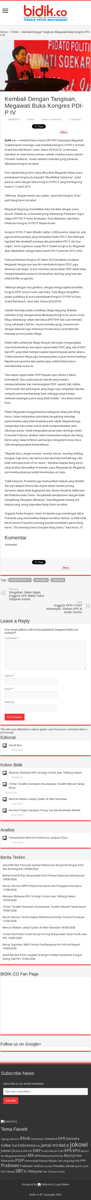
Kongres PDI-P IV (20, 580)
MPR (37, 1156)
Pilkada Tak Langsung (61, 1160)
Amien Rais (37, 1139)
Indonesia (26, 1145)
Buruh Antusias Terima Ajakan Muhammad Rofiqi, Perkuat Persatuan (43, 917)
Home (4, 32)
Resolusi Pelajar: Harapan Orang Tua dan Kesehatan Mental (44, 810)
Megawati (41, 580)
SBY (19, 1171)
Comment (12, 638)
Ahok (25, 1138)
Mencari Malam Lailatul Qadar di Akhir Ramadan (38, 799)
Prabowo (10, 1165)
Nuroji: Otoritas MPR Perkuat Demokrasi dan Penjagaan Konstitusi (42, 885)
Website (9, 702)
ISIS (38, 1145)
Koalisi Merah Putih (52, 1151)
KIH (30, 1151)
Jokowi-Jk (8, 1151)
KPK (68, 1150)
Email (9, 689)
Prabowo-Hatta (31, 1166)
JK (67, 1145)
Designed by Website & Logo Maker (45, 1184)
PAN (78, 1156)
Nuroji (69, 1155)
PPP (83, 1161)
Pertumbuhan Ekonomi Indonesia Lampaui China (38, 837)
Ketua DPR (21, 1151)
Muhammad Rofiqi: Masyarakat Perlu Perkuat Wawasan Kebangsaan (44, 875)
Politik (14, 32)
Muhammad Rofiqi (52, 1156)
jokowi (79, 1144)
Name (9, 675)
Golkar (6, 1145)
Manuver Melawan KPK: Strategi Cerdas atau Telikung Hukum (45, 772)
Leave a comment (51, 119)
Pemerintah (31, 1160)
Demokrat (51, 1139)
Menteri (22, 1156)
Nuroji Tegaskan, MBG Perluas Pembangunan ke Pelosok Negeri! (41, 944)
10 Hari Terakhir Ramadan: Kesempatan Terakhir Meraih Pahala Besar (44, 906)
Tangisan (58, 580)
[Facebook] (47, 1189)
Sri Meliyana (33, 1171)
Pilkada (43, 1160)
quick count (81, 1166)
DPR (61, 1138)
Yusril (61, 1171)
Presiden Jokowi (63, 1166)
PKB (77, 1160)
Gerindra (72, 1139)
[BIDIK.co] (45, 12)
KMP (37, 1150)
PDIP (19, 1160)
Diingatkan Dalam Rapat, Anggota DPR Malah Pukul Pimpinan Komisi (26, 594)
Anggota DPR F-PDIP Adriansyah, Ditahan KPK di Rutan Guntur (64, 607)
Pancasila (7, 1161)
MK (31, 1155)
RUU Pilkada (8, 1171)
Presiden (47, 1166)
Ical (14, 1146)
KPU (76, 1150)
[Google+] (43, 1189)
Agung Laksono (10, 1139)
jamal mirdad (53, 1145)
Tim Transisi (50, 1171)
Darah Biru (15, 745)
